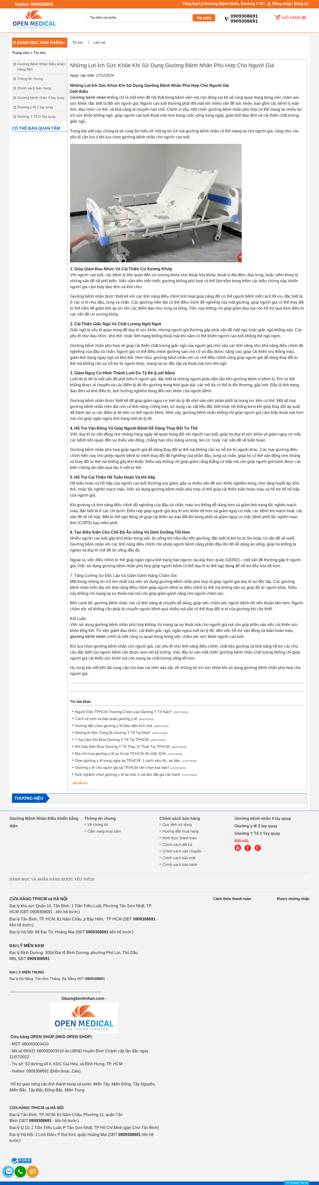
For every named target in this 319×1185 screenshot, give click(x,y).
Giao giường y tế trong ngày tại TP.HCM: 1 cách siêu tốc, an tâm (136, 761)
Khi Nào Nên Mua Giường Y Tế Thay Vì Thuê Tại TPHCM (130, 747)
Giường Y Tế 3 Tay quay (257, 833)
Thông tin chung (100, 818)
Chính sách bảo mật (178, 858)
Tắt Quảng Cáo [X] (296, 1182)
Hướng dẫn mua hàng (180, 831)
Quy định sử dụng (177, 825)
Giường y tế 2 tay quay (256, 826)
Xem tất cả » (80, 782)
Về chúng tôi (97, 825)
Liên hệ (99, 43)
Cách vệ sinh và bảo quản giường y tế (114, 719)
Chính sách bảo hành (179, 865)
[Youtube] (239, 850)
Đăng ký (301, 4)
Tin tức (77, 43)
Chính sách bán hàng (180, 818)
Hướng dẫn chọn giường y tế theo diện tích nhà (122, 726)
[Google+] (258, 850)
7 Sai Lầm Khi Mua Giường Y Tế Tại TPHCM (120, 740)
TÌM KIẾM (203, 18)
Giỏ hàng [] (294, 18)
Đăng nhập (281, 4)
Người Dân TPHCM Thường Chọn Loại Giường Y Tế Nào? (131, 712)
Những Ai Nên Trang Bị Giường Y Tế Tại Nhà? (121, 733)
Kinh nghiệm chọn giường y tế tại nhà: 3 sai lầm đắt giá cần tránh (136, 775)
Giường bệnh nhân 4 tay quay (263, 818)
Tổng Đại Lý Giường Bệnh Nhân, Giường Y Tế (222, 4)
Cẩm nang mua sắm (104, 831)
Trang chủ (20, 53)
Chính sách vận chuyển (181, 851)
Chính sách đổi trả (177, 845)
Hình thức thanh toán (179, 838)
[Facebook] (248, 850)
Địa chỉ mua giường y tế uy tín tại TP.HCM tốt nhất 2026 (128, 754)
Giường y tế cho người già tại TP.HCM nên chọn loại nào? (130, 768)
